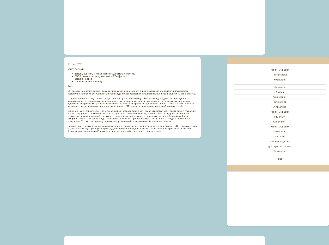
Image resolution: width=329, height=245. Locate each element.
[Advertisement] (126, 27)
